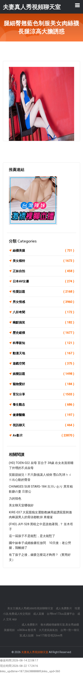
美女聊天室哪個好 (21, 505)
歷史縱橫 (43, 332)
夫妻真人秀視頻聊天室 (34, 652)
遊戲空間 (43, 363)
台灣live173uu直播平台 (61, 613)
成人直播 (38, 613)
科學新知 (43, 343)
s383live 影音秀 (26, 630)
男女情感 (43, 302)
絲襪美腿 (43, 250)
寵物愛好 (43, 384)
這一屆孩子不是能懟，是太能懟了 (32, 536)
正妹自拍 (43, 271)
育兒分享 (43, 394)
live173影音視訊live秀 (49, 635)
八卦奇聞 (43, 312)
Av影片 (43, 435)
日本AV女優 (43, 281)
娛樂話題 (43, 374)
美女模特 (43, 261)
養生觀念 (43, 404)
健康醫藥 (43, 415)
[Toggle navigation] (77, 5)
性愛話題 (43, 291)
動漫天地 (43, 353)
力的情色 (15, 498)
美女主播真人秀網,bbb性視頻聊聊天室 (30, 608)
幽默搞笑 (43, 322)
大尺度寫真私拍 (48, 630)
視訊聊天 (43, 425)
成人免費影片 (64, 608)
